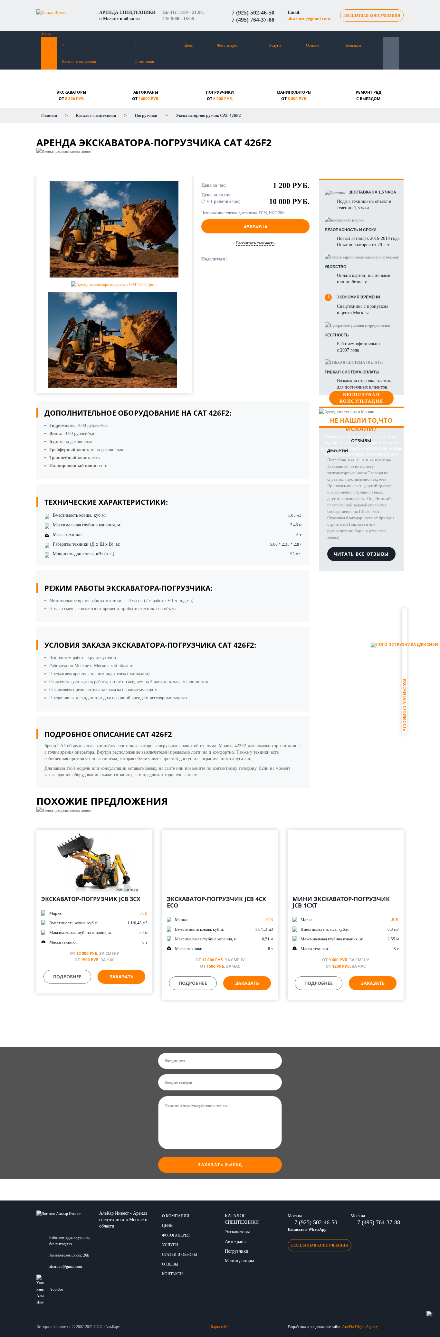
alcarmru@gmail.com (309, 18)
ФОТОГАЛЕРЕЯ (176, 1235)
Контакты (353, 45)
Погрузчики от (220, 95)
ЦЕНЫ (167, 1225)
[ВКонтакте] (238, 260)
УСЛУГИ (170, 1245)
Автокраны (235, 1241)
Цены (188, 45)
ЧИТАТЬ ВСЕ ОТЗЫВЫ (361, 554)
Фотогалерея (227, 45)
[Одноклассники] (253, 260)
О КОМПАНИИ (175, 1216)
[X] (268, 260)
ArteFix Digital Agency (360, 1326)
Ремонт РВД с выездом (368, 95)
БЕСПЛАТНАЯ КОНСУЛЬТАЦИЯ (371, 15)
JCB (144, 913)
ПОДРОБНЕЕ (67, 977)
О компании (144, 61)
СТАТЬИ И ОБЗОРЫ (179, 1254)
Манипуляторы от (294, 95)
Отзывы (312, 45)
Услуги (275, 45)
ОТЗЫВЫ (170, 1264)
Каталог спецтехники (79, 61)
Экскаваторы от (71, 95)
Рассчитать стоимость (404, 705)
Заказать (255, 226)
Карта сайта (220, 1326)
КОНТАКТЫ (172, 1274)
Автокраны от (145, 95)
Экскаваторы (237, 1231)
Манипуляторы (239, 1260)
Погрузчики (236, 1251)
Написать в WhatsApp (307, 1229)
